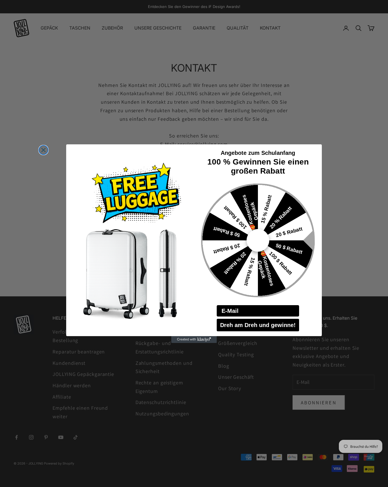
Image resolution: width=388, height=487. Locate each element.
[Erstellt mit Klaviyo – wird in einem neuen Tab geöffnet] (194, 339)
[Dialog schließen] (43, 150)
